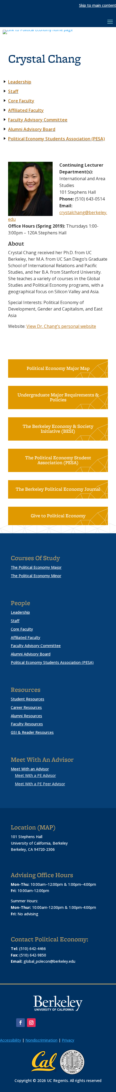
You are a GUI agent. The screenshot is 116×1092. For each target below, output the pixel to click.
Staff (15, 620)
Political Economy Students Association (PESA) (56, 139)
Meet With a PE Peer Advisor (40, 783)
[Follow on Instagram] (31, 1022)
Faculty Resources (27, 723)
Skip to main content (97, 5)
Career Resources (26, 707)
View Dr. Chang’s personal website (61, 326)
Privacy (68, 1040)
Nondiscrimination (41, 1040)
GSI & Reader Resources (32, 732)
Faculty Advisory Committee (37, 120)
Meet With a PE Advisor (35, 775)
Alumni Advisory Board (30, 654)
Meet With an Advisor (30, 768)
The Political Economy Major (36, 567)
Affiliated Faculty (25, 637)
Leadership (20, 612)
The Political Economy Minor (36, 575)
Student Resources (27, 699)
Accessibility (10, 1040)
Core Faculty (22, 629)
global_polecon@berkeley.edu (49, 961)
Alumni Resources (26, 715)
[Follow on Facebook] (20, 1022)
